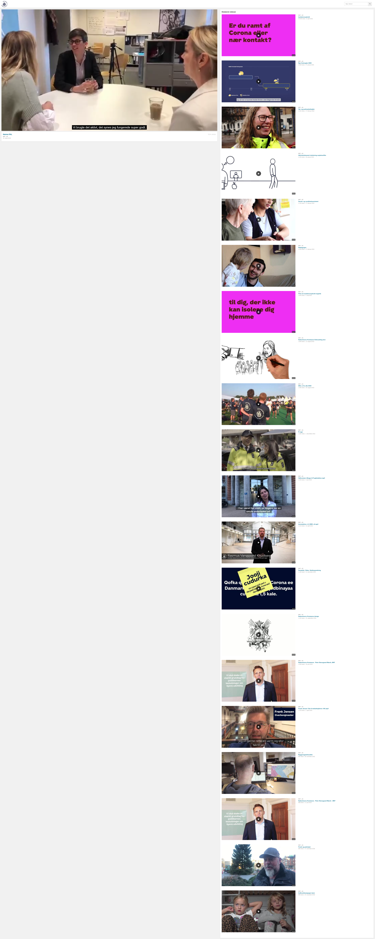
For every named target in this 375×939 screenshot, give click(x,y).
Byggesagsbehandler (305, 754)
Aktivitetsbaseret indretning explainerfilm (312, 155)
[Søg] (370, 4)
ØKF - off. (5, 136)
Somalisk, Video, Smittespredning (309, 570)
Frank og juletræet (304, 847)
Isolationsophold (304, 17)
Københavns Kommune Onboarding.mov (312, 339)
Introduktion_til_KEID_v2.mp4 (308, 524)
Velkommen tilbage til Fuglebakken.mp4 (311, 478)
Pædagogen (302, 247)
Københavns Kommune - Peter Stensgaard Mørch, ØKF (316, 662)
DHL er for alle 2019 (304, 386)
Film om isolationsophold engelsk (309, 293)
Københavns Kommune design (308, 616)
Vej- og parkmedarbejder (306, 109)
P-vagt (300, 432)
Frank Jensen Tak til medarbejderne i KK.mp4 (313, 708)
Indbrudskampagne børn (306, 893)
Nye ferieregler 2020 (305, 63)
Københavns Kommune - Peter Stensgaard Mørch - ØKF (316, 801)
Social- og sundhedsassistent (308, 201)
